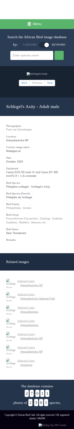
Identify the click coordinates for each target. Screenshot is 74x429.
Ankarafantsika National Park (37, 298)
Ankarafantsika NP (31, 285)
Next (49, 82)
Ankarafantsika (29, 311)
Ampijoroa (26, 365)
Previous (37, 82)
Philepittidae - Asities (18, 207)
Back (24, 82)
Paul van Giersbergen (19, 129)
